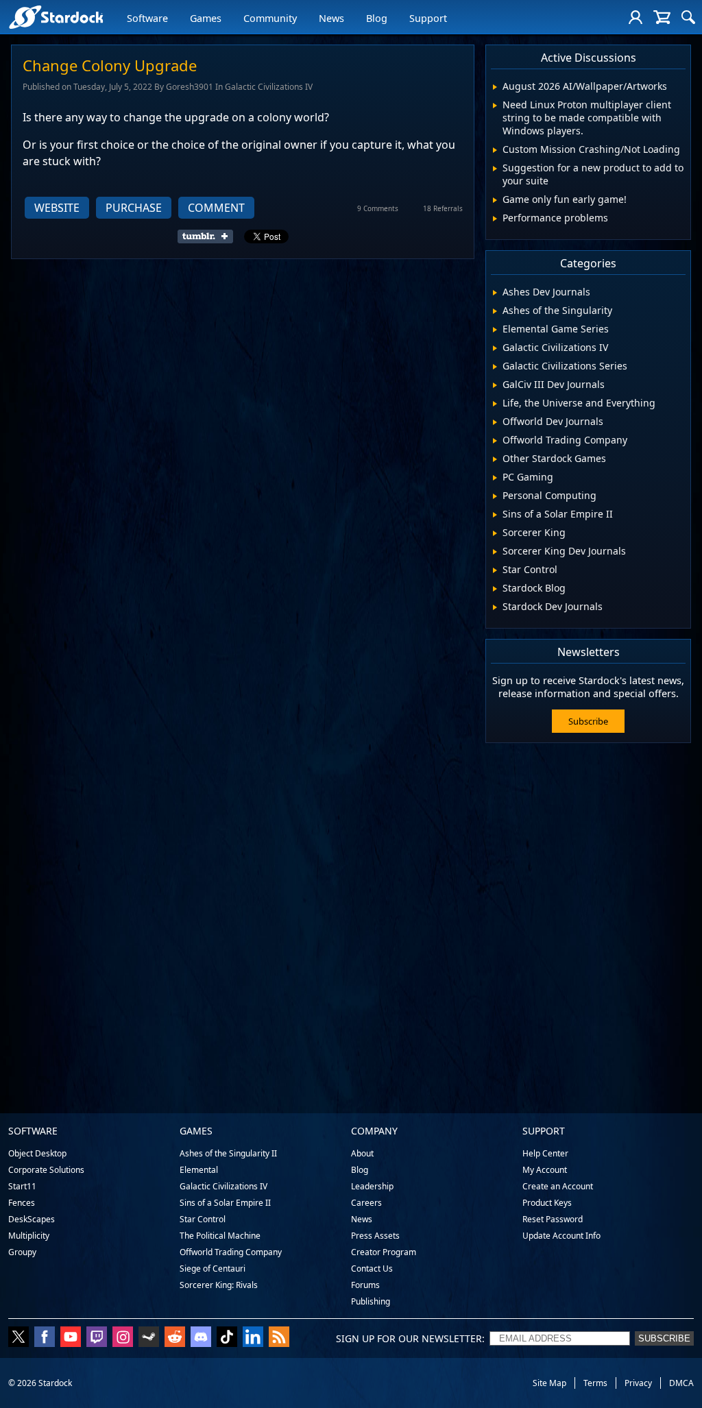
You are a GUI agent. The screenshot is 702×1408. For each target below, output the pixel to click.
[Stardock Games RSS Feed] (279, 1338)
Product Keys (547, 1203)
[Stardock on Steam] (148, 1338)
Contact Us (372, 1268)
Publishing (370, 1301)
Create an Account (557, 1186)
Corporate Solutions (46, 1170)
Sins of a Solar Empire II (225, 1203)
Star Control (203, 1219)
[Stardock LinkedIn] (253, 1338)
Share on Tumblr (209, 236)
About (362, 1153)
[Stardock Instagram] (122, 1338)
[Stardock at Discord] (201, 1338)
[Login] (635, 17)
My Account (544, 1170)
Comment (216, 207)
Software (147, 18)
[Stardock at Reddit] (175, 1338)
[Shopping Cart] (661, 17)
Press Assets (375, 1235)
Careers (366, 1203)
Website (57, 207)
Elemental (199, 1170)
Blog (376, 18)
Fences (21, 1203)
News (331, 18)
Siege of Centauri (212, 1268)
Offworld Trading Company (231, 1252)
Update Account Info (561, 1235)
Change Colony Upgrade (110, 65)
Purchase (134, 207)
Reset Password (552, 1219)
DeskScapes (31, 1219)
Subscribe (588, 721)
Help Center (545, 1153)
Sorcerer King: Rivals (219, 1285)
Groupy (22, 1252)
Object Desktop (37, 1153)
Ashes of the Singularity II (228, 1153)
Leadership (372, 1186)
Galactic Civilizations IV (223, 1186)
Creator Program (383, 1252)
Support (428, 18)
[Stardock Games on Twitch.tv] (96, 1338)
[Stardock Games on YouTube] (70, 1338)
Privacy (638, 1383)
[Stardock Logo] (56, 17)
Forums (365, 1285)
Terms (595, 1383)
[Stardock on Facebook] (44, 1338)
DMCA (681, 1383)
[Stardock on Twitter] (18, 1338)
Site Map (549, 1383)
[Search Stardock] (688, 17)
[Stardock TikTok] (227, 1338)
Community (270, 18)
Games (205, 18)
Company (374, 1130)
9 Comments (377, 208)
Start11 (22, 1186)
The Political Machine (220, 1235)
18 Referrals (443, 208)
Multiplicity (28, 1235)
